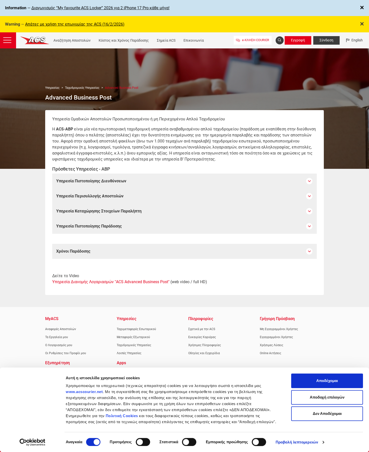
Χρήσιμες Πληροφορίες (204, 345)
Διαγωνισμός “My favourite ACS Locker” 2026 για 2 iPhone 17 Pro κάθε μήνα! (100, 8)
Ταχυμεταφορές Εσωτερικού (136, 329)
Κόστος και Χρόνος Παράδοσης (124, 40)
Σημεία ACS (166, 40)
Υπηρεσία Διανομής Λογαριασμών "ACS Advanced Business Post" (110, 281)
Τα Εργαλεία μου (56, 337)
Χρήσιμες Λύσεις (271, 345)
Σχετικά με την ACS (201, 329)
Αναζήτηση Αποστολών (72, 40)
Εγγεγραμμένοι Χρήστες (276, 337)
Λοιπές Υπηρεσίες (129, 353)
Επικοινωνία (193, 40)
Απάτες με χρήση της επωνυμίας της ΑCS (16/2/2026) (75, 24)
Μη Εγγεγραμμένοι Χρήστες (279, 329)
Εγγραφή (298, 40)
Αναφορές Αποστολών (60, 329)
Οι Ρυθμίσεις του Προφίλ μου (65, 353)
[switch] (143, 442)
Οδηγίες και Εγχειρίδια (204, 353)
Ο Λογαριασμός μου (58, 345)
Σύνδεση (326, 40)
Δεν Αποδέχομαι (327, 413)
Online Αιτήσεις (270, 353)
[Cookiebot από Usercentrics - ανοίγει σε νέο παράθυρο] (32, 442)
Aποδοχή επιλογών (327, 397)
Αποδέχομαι (327, 381)
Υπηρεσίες (52, 88)
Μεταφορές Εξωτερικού (133, 337)
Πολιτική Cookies (122, 416)
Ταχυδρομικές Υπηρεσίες (82, 88)
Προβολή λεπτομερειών (297, 442)
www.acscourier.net (84, 392)
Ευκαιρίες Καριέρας (202, 337)
